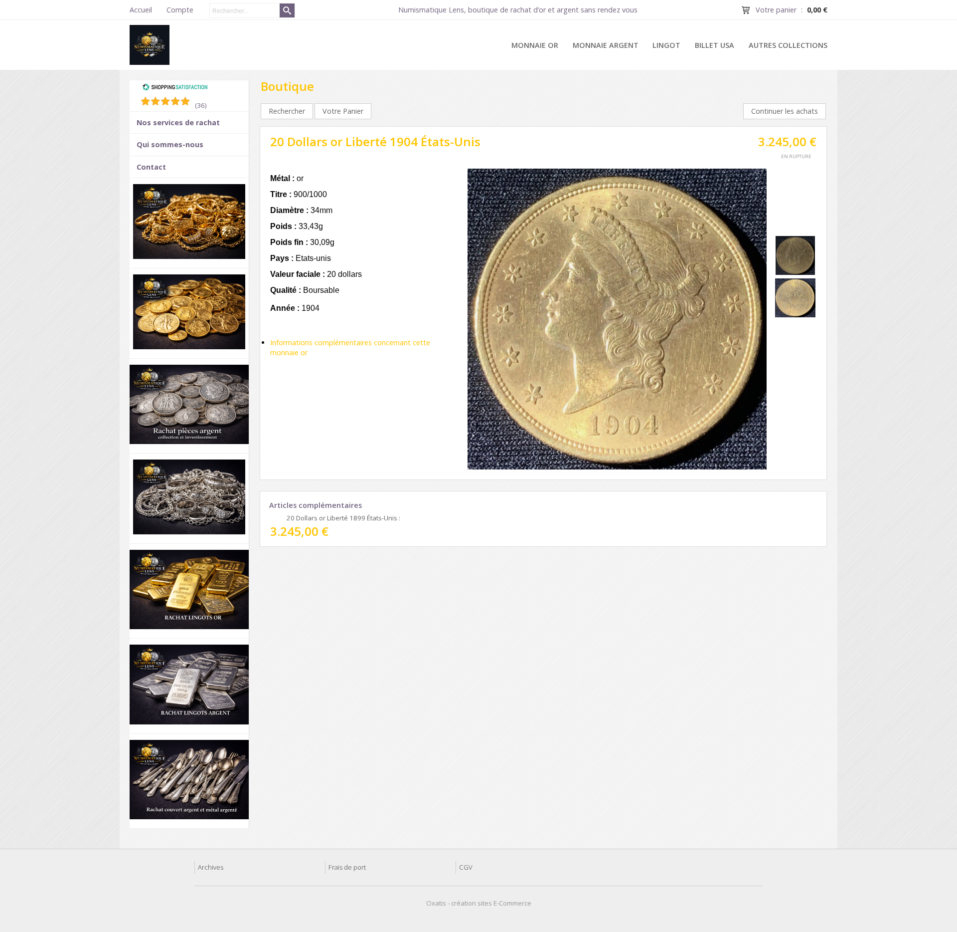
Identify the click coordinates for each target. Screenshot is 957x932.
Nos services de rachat (178, 122)
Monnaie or (534, 45)
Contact (151, 167)
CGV (466, 867)
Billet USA (714, 45)
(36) (201, 105)
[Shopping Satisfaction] (175, 88)
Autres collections (788, 45)
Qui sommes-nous (170, 144)
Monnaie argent (605, 45)
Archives (210, 867)
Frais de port (347, 867)
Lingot (666, 45)
